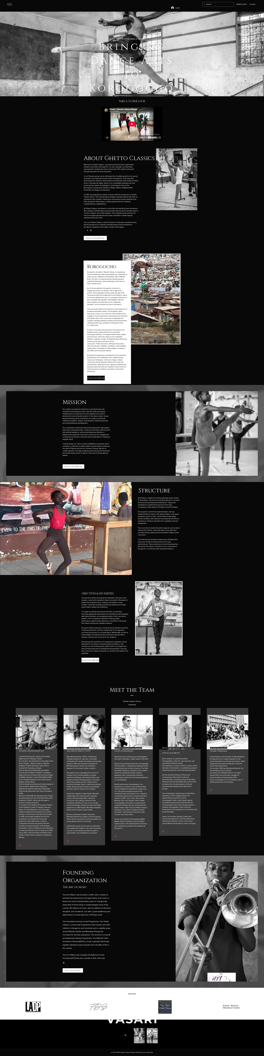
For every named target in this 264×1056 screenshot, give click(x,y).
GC (9, 4)
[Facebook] (87, 230)
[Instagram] (91, 230)
